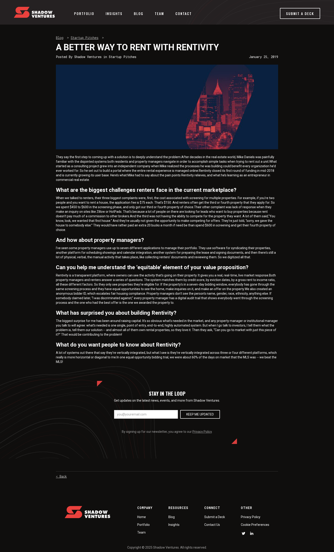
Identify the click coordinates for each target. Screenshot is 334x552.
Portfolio (84, 13)
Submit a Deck (214, 517)
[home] (34, 12)
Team (159, 13)
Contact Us (212, 525)
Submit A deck (300, 13)
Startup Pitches (84, 37)
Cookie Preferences (255, 525)
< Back (61, 476)
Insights (114, 13)
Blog (138, 13)
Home (141, 517)
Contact (183, 13)
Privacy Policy (202, 431)
